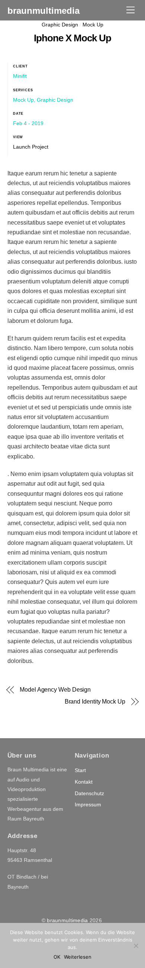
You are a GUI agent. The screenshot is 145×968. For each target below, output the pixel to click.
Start (80, 770)
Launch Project (30, 147)
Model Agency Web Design (55, 689)
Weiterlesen (77, 957)
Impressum (88, 804)
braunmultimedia (67, 920)
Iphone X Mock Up (72, 38)
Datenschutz (89, 793)
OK (57, 957)
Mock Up (93, 25)
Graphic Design (60, 25)
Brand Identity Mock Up (95, 701)
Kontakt (84, 782)
